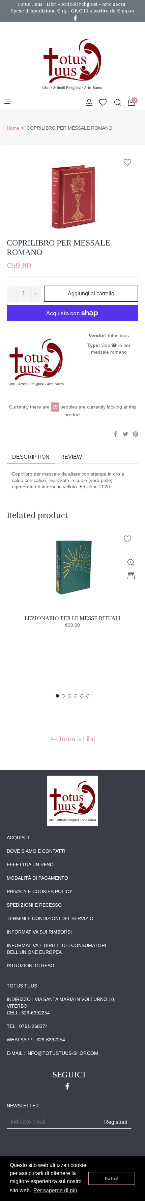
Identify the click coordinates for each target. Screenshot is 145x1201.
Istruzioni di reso (30, 965)
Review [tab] (71, 457)
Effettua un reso (30, 864)
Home (13, 128)
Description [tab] (31, 457)
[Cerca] (117, 103)
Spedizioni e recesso (34, 905)
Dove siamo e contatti (36, 851)
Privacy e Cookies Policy (39, 891)
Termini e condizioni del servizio (50, 918)
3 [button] (69, 695)
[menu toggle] (7, 102)
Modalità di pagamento (37, 878)
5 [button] (81, 695)
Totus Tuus (29, 4)
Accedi (89, 103)
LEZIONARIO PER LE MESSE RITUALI (72, 618)
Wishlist (103, 103)
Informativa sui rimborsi (39, 932)
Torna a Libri (76, 739)
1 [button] (57, 695)
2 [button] (63, 695)
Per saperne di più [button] (55, 1190)
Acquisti (18, 837)
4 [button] (75, 695)
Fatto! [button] (112, 1178)
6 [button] (87, 695)
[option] (72, 585)
